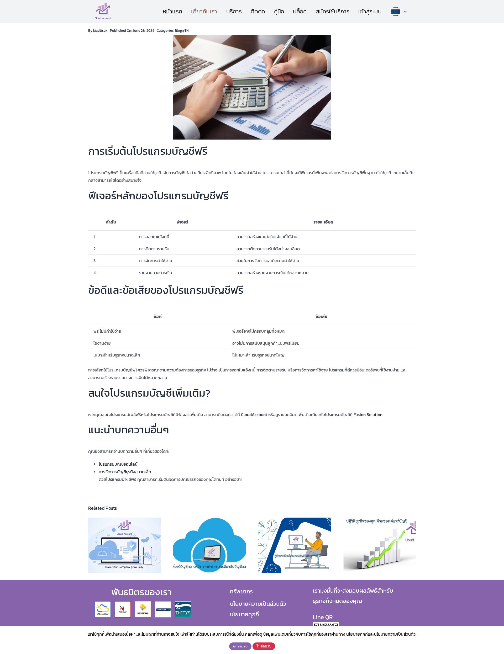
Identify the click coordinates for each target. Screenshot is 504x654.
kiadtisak (100, 30)
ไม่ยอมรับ (263, 646)
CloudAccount (254, 414)
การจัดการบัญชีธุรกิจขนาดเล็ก (125, 472)
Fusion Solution (368, 414)
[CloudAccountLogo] (103, 5)
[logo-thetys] (183, 603)
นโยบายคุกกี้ (244, 614)
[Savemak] (143, 603)
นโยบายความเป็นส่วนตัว (258, 603)
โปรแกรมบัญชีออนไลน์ (118, 464)
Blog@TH (182, 30)
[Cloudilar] (102, 603)
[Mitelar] (123, 603)
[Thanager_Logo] (163, 603)
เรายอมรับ (240, 646)
